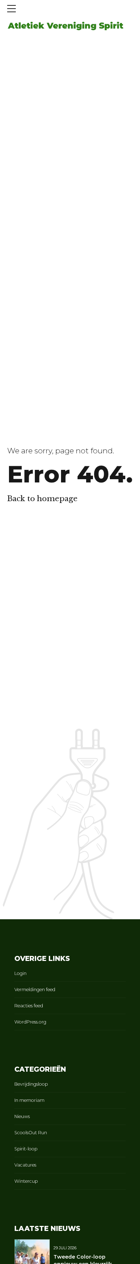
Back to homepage (42, 498)
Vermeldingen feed (34, 989)
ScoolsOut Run (30, 1132)
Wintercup (26, 1181)
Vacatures (25, 1165)
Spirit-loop (25, 1148)
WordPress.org (30, 1022)
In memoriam (29, 1100)
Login (20, 973)
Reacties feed (28, 1005)
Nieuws (22, 1116)
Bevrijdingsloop (31, 1084)
